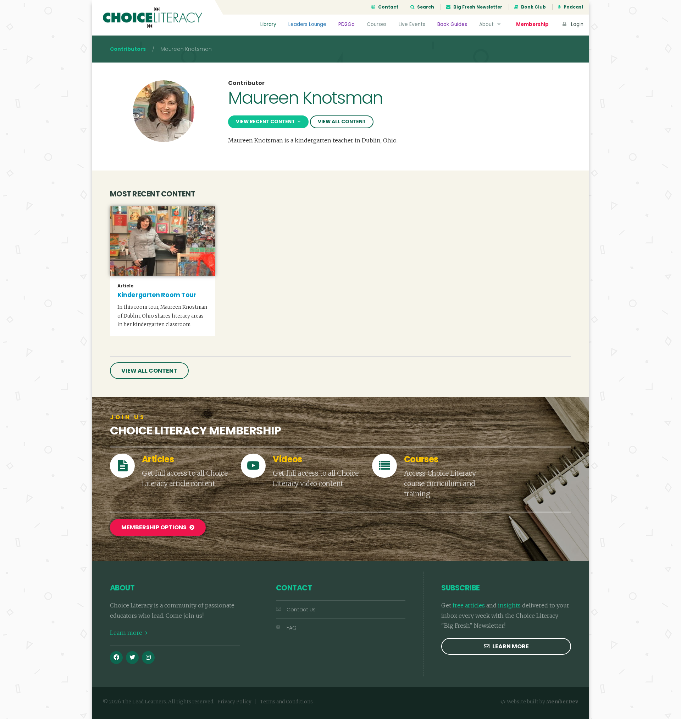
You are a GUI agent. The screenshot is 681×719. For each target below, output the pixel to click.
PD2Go (346, 24)
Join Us (127, 417)
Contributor (246, 83)
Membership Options (154, 527)
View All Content (342, 121)
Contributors (128, 49)
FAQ (292, 627)
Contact (387, 7)
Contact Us (301, 609)
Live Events (412, 24)
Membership (532, 24)
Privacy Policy (234, 702)
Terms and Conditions (286, 702)
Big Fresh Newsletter (477, 7)
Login (576, 24)
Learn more (127, 632)
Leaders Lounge (307, 24)
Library (268, 24)
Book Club (533, 7)
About (487, 24)
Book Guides (452, 24)
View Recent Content (266, 121)
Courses (377, 24)
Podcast (573, 7)
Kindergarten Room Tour (156, 295)
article (125, 286)
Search (425, 7)
